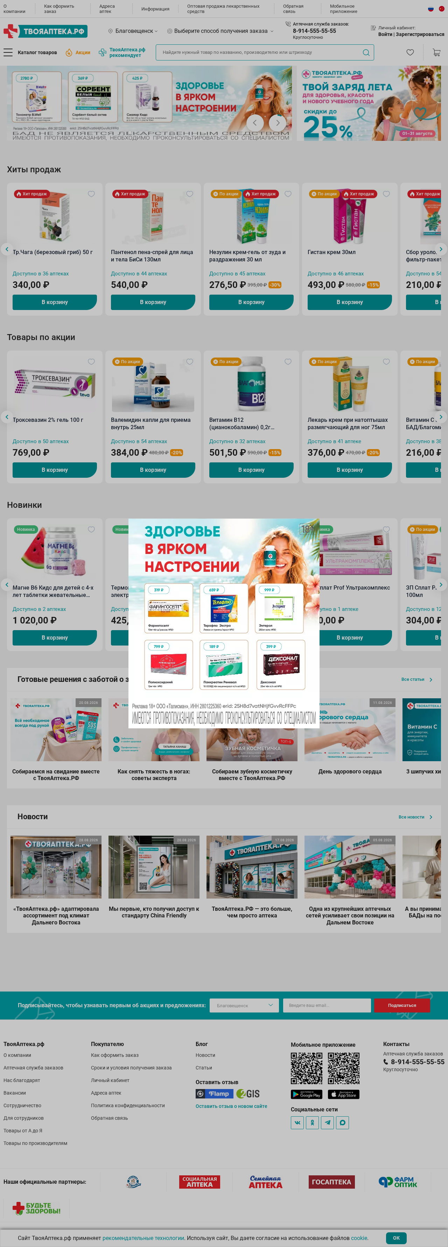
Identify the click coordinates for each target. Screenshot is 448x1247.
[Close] (312, 526)
